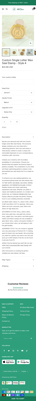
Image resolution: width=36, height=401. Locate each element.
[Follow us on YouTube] (22, 350)
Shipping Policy (7, 311)
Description (6, 137)
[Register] (31, 338)
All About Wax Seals (27, 307)
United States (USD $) (10, 371)
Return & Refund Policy (8, 316)
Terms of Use (25, 311)
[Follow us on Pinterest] (18, 350)
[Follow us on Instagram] (13, 350)
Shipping (5, 266)
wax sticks (23, 183)
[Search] (7, 9)
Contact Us (6, 321)
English (24, 371)
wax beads (15, 183)
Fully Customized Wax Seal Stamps (17, 245)
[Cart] (33, 9)
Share (4, 127)
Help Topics (6, 260)
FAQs (4, 307)
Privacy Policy (25, 315)
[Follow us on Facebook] (4, 350)
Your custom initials (9, 77)
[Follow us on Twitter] (8, 350)
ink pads (22, 185)
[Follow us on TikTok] (26, 350)
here (23, 253)
